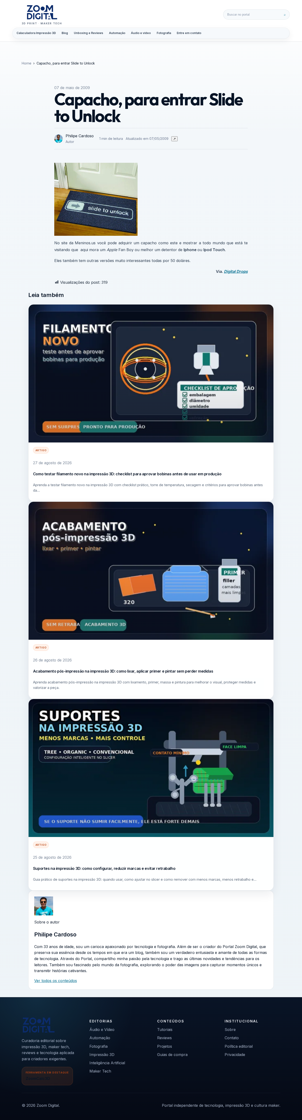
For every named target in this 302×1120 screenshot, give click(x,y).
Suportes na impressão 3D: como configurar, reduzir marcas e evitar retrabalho (104, 868)
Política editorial (239, 1046)
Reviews (164, 1037)
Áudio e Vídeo (101, 1029)
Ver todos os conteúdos (55, 980)
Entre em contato (189, 33)
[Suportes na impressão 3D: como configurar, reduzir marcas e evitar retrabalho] (151, 768)
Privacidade (235, 1054)
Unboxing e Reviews (88, 33)
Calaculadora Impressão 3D (36, 33)
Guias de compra (172, 1054)
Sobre (230, 1029)
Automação (117, 33)
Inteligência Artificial (107, 1062)
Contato (232, 1037)
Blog (65, 33)
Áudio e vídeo (141, 33)
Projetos (164, 1046)
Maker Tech (100, 1071)
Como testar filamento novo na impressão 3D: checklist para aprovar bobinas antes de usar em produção (127, 474)
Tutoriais (164, 1029)
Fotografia (164, 33)
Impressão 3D (101, 1054)
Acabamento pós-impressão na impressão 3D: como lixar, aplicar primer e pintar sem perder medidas (123, 671)
